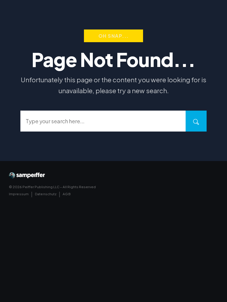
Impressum (19, 194)
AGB (66, 194)
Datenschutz (45, 194)
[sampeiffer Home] (27, 175)
